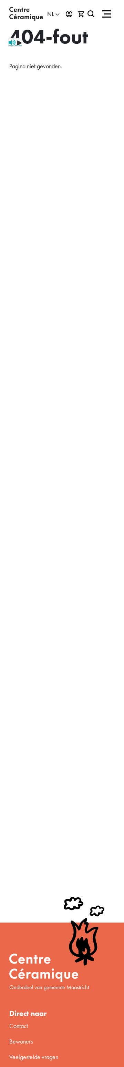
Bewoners (21, 1041)
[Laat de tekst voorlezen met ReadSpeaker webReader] (15, 42)
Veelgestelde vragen (33, 1057)
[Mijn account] (69, 14)
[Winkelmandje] (81, 14)
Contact (18, 1026)
